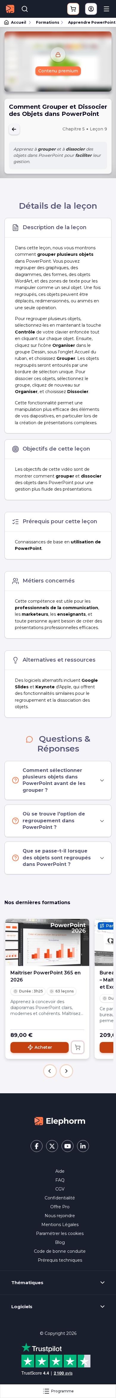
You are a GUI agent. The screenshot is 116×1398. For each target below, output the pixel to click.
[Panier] (73, 9)
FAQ (60, 1180)
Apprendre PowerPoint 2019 (89, 22)
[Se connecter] (91, 9)
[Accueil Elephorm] (60, 1120)
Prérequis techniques (60, 1260)
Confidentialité (60, 1198)
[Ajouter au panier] (77, 1047)
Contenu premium (58, 71)
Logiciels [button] (21, 1306)
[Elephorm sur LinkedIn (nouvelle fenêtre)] (83, 1146)
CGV (60, 1189)
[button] (50, 1071)
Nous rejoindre (60, 1215)
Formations (47, 22)
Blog (60, 1242)
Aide (60, 1171)
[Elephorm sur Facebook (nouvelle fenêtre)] (37, 1146)
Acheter (43, 1047)
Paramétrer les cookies (60, 1233)
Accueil (18, 22)
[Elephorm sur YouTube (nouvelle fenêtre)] (67, 1146)
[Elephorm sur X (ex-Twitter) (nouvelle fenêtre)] (52, 1146)
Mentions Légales (60, 1224)
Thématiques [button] (27, 1282)
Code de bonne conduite (60, 1251)
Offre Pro (60, 1206)
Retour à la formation (14, 129)
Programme (62, 1391)
